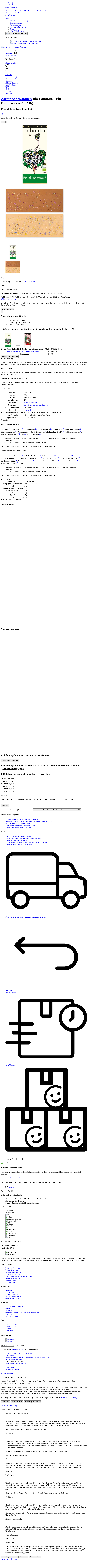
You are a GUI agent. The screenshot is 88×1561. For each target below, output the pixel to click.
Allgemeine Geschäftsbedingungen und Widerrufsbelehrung (27, 1357)
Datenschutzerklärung (69, 1398)
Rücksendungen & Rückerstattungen (19, 1276)
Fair (47, 405)
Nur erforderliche (17, 1402)
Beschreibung (8, 359)
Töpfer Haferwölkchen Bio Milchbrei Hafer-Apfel (24, 838)
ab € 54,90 (26, 11)
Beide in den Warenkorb (10, 356)
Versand (10, 15)
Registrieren (10, 1292)
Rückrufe (9, 1314)
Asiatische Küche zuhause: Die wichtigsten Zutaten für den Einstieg (30, 821)
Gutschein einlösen (12, 1298)
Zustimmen (5, 1402)
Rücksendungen (16, 23)
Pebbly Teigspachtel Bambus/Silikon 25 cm (21, 844)
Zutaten (5, 420)
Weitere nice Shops (12, 1369)
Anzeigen (5, 805)
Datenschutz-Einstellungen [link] (15, 1361)
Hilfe (7, 19)
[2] (36, 429)
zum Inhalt (9, 5)
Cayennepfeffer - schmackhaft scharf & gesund (23, 819)
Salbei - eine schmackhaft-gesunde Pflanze (21, 825)
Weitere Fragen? (11, 1280)
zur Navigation (11, 3)
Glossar (8, 1308)
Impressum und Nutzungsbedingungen (19, 1353)
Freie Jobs (9, 1330)
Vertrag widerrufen (8, 1373)
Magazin (9, 1310)
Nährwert (6, 479)
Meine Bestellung (12, 1270)
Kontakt (13, 29)
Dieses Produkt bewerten (10, 760)
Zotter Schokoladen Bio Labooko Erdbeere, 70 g (24, 351)
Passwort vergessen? (13, 1294)
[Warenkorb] (46, 70)
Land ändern (19, 1345)
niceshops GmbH (17, 1349)
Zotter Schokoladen (16, 99)
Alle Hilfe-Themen (17, 31)
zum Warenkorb (11, 7)
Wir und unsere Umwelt (14, 1306)
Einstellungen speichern (10, 1557)
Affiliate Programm (12, 1316)
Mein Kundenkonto (13, 1268)
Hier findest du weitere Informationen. (15, 1178)
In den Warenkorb (8, 309)
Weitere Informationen (9, 299)
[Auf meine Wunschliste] (2, 311)
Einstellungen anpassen (33, 1402)
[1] (10, 429)
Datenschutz (10, 1355)
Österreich (27, 410)
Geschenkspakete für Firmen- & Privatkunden (22, 1312)
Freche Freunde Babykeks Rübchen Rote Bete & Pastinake (27, 842)
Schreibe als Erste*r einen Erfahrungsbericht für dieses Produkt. (57, 810)
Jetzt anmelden (11, 55)
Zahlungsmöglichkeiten (18, 27)
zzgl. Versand (30, 282)
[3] (63, 431)
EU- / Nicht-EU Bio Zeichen (34, 405)
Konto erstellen (11, 63)
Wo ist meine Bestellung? (19, 21)
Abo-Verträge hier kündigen (16, 1363)
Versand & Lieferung (13, 1274)
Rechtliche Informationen (12, 500)
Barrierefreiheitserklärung (15, 1359)
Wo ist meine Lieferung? (14, 1296)
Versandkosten (15, 25)
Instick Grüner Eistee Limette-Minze (19, 836)
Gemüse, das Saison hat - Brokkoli (18, 823)
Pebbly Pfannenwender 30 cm (16, 840)
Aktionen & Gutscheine (14, 1278)
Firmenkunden (11, 1282)
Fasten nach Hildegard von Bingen (18, 827)
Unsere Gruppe (11, 1326)
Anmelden (9, 1290)
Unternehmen (10, 1367)
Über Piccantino (11, 1324)
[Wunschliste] (7, 67)
